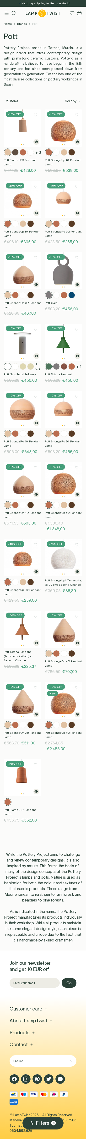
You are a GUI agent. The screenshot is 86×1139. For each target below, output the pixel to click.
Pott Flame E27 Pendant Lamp (20, 812)
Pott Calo (51, 302)
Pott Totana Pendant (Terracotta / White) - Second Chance (18, 656)
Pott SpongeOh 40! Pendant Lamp (22, 515)
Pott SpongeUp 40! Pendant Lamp (63, 162)
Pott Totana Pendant (58, 374)
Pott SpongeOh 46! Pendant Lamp (63, 663)
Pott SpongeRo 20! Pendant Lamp (63, 233)
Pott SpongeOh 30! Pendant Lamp (22, 305)
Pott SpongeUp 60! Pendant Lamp (63, 515)
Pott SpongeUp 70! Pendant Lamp (63, 734)
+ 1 (78, 366)
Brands (22, 23)
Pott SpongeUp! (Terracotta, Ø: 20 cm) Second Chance (63, 582)
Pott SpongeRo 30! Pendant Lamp (63, 443)
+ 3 (38, 152)
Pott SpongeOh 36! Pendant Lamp (22, 734)
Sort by (70, 101)
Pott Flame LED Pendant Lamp (20, 162)
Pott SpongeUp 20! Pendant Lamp (22, 592)
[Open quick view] (36, 142)
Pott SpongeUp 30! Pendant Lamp (22, 233)
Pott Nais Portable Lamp (20, 374)
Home (8, 23)
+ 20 (37, 366)
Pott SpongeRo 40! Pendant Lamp (22, 443)
